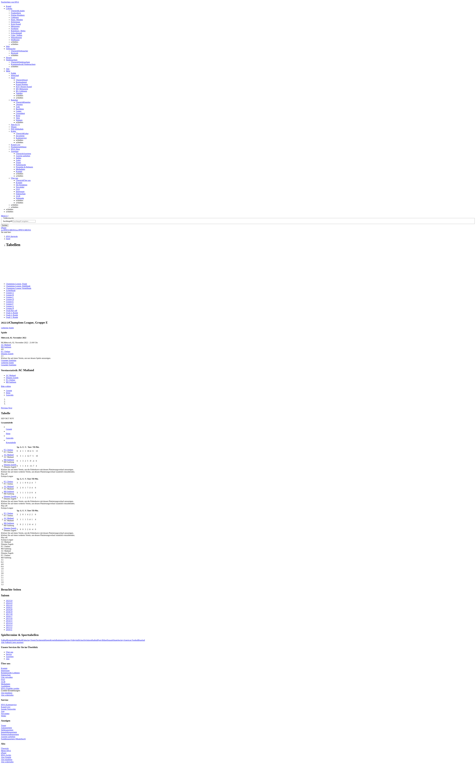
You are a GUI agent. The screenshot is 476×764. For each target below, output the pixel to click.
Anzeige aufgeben (23, 156)
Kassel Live (5, 707)
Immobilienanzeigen (9, 732)
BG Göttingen (21, 91)
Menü (3, 216)
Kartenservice (21, 138)
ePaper (3, 753)
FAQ (18, 189)
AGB (18, 196)
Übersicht (5, 748)
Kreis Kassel (16, 24)
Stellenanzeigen (7, 730)
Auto (18, 107)
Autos (18, 160)
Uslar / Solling (16, 35)
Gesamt (9, 391)
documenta (20, 136)
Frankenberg (16, 13)
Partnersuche (21, 165)
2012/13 (9, 625)
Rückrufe (14, 53)
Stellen (18, 158)
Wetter (3, 716)
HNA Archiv (6, 755)
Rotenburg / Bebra (18, 31)
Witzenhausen (16, 37)
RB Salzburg (6, 347)
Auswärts (9, 395)
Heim (8, 393)
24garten (19, 104)
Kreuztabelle (11, 442)
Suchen (4, 225)
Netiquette (20, 198)
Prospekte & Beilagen (24, 167)
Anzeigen (10, 656)
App (2, 711)
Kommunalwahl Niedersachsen (23, 64)
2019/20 (9, 609)
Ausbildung (5, 686)
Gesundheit (20, 113)
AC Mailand (6, 345)
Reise (18, 116)
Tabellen (19, 93)
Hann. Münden (17, 20)
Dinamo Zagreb (7, 354)
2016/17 (9, 616)
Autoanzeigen (6, 728)
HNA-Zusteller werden (10, 688)
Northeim (14, 29)
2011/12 (9, 627)
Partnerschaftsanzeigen (10, 734)
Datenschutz (21, 194)
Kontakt (19, 171)
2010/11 (9, 630)
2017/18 (9, 614)
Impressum (20, 191)
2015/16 (9, 618)
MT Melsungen (22, 89)
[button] (4, 408)
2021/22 (9, 605)
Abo (7, 659)
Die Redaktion (21, 185)
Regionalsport (21, 82)
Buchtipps (20, 109)
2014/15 (9, 621)
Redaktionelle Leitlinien (10, 673)
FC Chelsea (5, 351)
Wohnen (19, 120)
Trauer (18, 162)
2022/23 (9, 603)
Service (9, 654)
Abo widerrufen (7, 695)
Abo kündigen (6, 693)
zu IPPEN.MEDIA (8, 230)
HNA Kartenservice (9, 705)
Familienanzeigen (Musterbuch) (13, 739)
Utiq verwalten (7, 677)
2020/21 (9, 607)
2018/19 (9, 612)
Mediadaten (20, 169)
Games (18, 111)
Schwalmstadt (16, 33)
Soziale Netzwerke (8, 709)
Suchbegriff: (8, 221)
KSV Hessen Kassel (24, 87)
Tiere (18, 118)
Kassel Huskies (22, 84)
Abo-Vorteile (6, 757)
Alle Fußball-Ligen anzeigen (12, 642)
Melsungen (15, 26)
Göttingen (15, 17)
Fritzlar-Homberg (18, 15)
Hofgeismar (15, 22)
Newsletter (20, 187)
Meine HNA (6, 751)
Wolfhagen (15, 40)
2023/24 (9, 601)
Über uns (9, 652)
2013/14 (9, 623)
